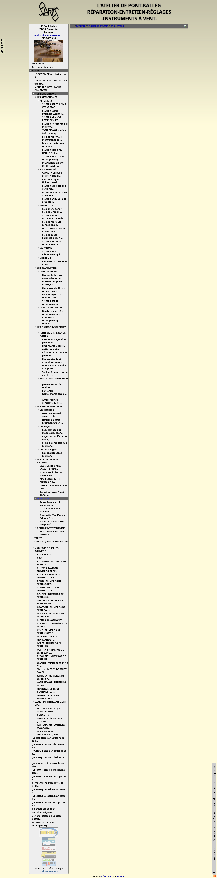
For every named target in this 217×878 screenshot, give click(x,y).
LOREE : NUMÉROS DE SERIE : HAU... (49, 645)
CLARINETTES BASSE (51, 307)
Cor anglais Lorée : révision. (52, 454)
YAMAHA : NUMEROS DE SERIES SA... (50, 677)
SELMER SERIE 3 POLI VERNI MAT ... (54, 106)
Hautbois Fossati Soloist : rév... (51, 415)
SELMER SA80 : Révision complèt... (52, 253)
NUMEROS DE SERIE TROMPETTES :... (48, 697)
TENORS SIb (46, 205)
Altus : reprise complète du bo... (52, 401)
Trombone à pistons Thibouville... (51, 474)
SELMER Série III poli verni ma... (54, 187)
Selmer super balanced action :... (52, 236)
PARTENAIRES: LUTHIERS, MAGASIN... (51, 726)
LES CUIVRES (44, 498)
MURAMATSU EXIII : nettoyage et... (53, 347)
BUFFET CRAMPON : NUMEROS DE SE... (48, 569)
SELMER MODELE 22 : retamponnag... (43, 824)
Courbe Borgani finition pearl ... (51, 181)
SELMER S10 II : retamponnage (51, 302)
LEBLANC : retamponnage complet (50, 320)
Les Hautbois (47, 409)
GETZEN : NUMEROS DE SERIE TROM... (50, 602)
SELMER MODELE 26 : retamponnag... (54, 158)
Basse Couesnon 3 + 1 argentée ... (52, 503)
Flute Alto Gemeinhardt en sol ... (54, 392)
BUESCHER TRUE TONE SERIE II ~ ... (54, 194)
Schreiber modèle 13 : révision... (54, 444)
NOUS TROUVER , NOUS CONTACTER (47, 89)
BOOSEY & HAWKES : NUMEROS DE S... (48, 576)
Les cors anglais (49, 449)
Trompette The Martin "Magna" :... (52, 516)
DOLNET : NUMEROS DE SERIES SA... (50, 596)
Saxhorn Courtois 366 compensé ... (52, 523)
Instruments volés (42, 67)
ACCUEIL (37, 70)
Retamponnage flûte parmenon (54, 341)
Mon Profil (38, 63)
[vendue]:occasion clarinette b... (50, 757)
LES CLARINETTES (47, 267)
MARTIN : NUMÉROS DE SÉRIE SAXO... (50, 651)
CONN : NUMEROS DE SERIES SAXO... (49, 583)
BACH (40, 557)
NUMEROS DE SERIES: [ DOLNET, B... (47, 549)
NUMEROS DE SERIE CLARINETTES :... (48, 690)
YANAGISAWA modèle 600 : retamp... (54, 132)
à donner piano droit (43, 808)
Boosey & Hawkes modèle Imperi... (52, 276)
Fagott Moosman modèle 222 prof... (52, 431)
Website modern (48, 871)
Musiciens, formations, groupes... (50, 720)
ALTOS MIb (46, 100)
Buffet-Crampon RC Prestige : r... (53, 283)
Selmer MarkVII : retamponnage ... (52, 138)
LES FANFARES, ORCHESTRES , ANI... (48, 733)
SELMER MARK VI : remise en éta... (52, 243)
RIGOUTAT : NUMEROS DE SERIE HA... (51, 658)
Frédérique (106, 876)
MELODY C (45, 257)
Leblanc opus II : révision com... (51, 296)
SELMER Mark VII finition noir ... (52, 151)
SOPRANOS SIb (48, 169)
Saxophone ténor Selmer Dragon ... (52, 210)
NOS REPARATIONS (45, 93)
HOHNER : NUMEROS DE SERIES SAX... (50, 615)
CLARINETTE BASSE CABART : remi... (50, 467)
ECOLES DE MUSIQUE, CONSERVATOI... (49, 710)
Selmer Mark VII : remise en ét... (52, 223)
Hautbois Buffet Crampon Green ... (52, 421)
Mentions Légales (42, 812)
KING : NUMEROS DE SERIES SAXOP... (48, 632)
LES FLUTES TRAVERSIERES (51, 327)
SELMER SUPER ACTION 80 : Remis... (53, 217)
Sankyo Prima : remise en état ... (55, 373)
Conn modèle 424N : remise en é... (53, 289)
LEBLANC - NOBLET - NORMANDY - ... (48, 638)
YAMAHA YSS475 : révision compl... (52, 174)
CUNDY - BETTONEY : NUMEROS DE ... (48, 589)
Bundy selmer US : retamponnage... (52, 312)
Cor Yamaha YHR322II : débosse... (53, 510)
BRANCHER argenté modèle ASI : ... (53, 164)
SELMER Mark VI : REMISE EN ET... (52, 119)
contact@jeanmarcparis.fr (49, 35)
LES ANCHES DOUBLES (49, 406)
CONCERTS (43, 714)
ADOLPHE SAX (45, 554)
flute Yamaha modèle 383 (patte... (54, 367)
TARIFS (38, 537)
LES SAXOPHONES (47, 97)
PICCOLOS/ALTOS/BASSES (54, 378)
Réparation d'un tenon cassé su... (52, 533)
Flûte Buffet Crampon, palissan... (54, 354)
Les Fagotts (46, 426)
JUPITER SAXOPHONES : (50, 620)
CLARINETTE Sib (48, 271)
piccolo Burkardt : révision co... (52, 386)
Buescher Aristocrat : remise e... (54, 145)
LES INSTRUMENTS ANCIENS (47, 461)
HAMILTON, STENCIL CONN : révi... (53, 230)
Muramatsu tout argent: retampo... (52, 360)
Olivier (120, 876)
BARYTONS (46, 247)
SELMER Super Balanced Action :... (53, 112)
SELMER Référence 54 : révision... (55, 125)
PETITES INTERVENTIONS (51, 527)
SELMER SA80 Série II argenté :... (54, 200)
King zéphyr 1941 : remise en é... (50, 480)
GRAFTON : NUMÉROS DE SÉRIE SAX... (51, 609)
